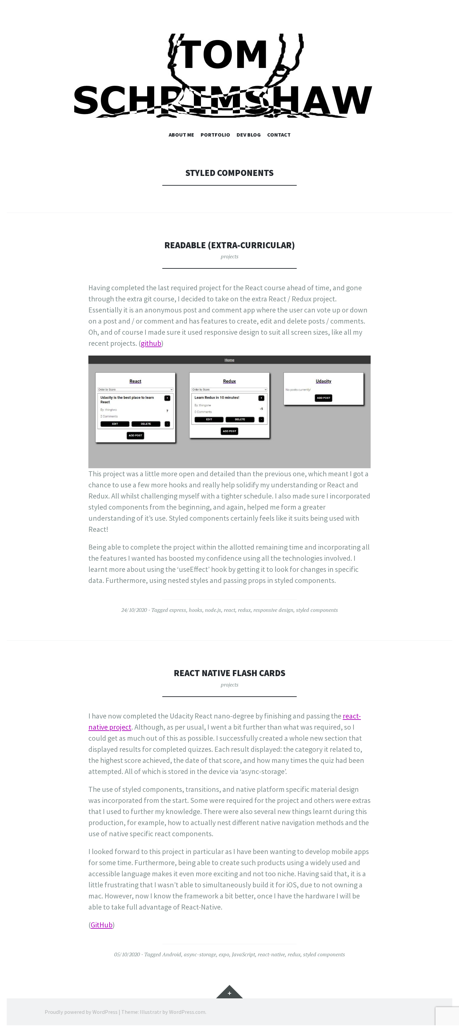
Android (171, 954)
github (151, 343)
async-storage (200, 954)
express (177, 610)
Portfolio (215, 134)
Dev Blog (249, 134)
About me (181, 134)
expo (224, 954)
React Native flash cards (229, 672)
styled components (317, 610)
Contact (279, 134)
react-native (271, 954)
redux (244, 610)
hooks (195, 610)
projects (230, 256)
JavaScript (243, 954)
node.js (213, 610)
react (229, 610)
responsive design (273, 610)
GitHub (102, 924)
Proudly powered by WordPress (81, 1011)
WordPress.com (187, 1011)
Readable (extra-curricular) (229, 245)
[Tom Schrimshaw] (229, 76)
